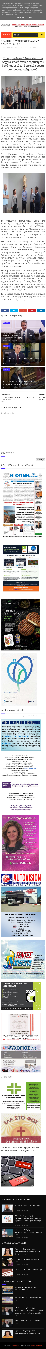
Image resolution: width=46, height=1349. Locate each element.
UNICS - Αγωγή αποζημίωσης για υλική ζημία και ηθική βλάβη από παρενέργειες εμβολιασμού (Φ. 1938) (29, 1312)
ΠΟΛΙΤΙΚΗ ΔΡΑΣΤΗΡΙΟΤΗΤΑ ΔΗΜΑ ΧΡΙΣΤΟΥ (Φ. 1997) (22, 360)
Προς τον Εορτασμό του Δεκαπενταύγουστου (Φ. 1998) (27, 1250)
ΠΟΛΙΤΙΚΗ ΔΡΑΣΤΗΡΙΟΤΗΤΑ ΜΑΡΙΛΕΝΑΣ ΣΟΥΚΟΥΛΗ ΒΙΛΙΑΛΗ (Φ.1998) (21, 383)
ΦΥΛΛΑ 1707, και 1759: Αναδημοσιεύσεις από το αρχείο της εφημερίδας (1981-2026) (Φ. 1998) (28, 1219)
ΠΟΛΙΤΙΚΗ (32, 47)
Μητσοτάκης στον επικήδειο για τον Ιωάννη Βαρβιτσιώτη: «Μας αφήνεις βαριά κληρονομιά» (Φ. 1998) (21, 335)
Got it (29, 18)
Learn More (20, 18)
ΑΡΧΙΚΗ (6, 35)
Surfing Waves (35, 716)
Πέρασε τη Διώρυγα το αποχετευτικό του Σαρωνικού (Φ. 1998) (28, 1232)
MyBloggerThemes (36, 1345)
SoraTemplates (15, 1345)
